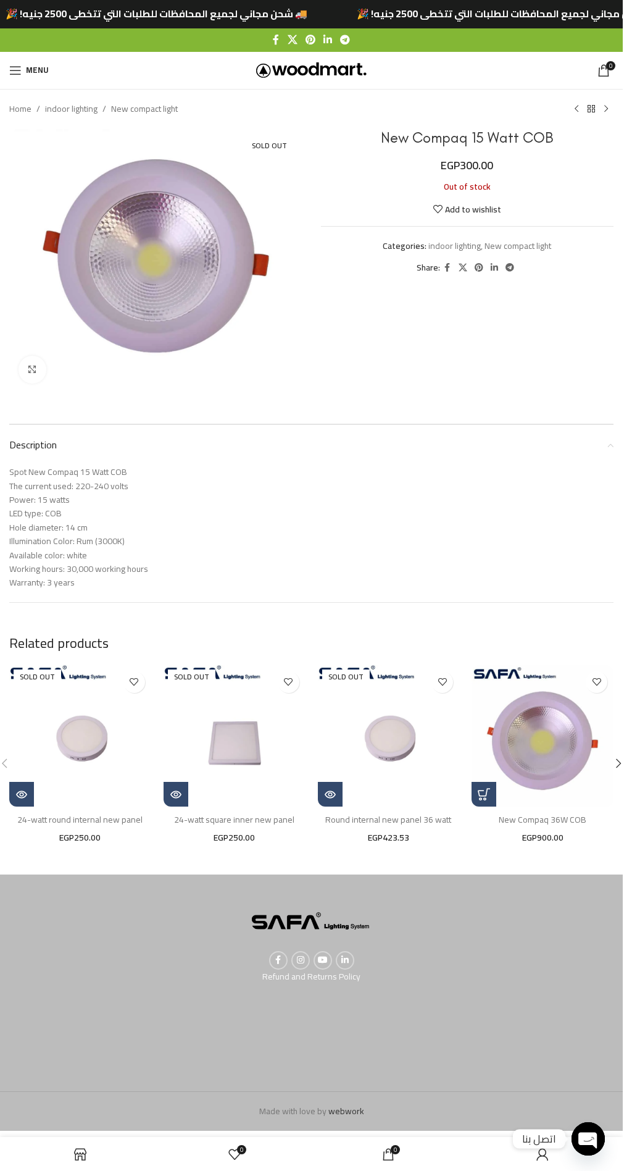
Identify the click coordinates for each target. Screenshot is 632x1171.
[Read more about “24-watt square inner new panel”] (176, 794)
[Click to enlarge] (32, 370)
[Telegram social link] (345, 39)
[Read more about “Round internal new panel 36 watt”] (330, 794)
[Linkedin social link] (328, 39)
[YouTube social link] (323, 960)
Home (20, 108)
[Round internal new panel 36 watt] (389, 736)
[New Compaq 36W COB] (542, 736)
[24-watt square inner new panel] (235, 736)
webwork (346, 1111)
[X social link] (292, 39)
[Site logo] (311, 69)
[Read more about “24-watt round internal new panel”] (21, 794)
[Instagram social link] (300, 960)
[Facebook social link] (275, 39)
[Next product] (606, 109)
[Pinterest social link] (310, 39)
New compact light (144, 108)
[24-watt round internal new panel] (80, 736)
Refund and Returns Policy (311, 976)
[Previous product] (576, 109)
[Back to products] (591, 109)
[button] (484, 794)
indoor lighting (71, 108)
